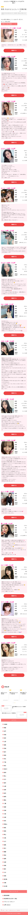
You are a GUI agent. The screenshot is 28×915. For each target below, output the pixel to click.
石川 (5, 779)
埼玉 (5, 758)
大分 (5, 872)
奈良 (5, 820)
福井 (5, 782)
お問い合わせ (7, 904)
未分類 (5, 886)
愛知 (5, 800)
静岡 (5, 796)
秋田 (5, 738)
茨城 (5, 748)
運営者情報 (6, 895)
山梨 (5, 786)
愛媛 (5, 851)
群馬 (5, 755)
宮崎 (5, 875)
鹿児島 (5, 879)
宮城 (5, 734)
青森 (5, 727)
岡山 (5, 834)
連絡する (14, 50)
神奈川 (5, 769)
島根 (5, 831)
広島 (5, 837)
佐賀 (5, 862)
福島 (5, 744)
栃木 (5, 751)
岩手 (5, 731)
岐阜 (5, 793)
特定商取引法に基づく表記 (10, 898)
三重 (5, 803)
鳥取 (2, 6)
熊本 (5, 869)
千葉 (5, 762)
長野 (5, 789)
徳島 (5, 844)
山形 (5, 741)
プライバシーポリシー (9, 901)
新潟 (5, 772)
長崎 (5, 865)
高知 (5, 855)
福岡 (5, 858)
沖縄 (5, 882)
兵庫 (5, 817)
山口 (5, 841)
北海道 (5, 724)
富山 (5, 776)
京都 (5, 810)
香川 (5, 848)
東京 (5, 765)
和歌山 (5, 824)
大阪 (5, 813)
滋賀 (5, 807)
